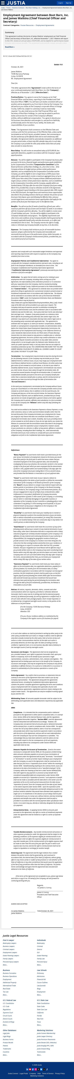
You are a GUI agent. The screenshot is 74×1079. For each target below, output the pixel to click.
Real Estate (6, 989)
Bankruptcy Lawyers (9, 943)
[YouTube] (30, 1069)
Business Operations (10, 976)
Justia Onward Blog (43, 1049)
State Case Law (42, 1009)
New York (40, 1019)
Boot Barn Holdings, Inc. (33, 8)
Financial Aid (41, 979)
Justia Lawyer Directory (44, 1036)
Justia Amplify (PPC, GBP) (45, 1046)
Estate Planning (42, 955)
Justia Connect (13, 1073)
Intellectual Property (9, 982)
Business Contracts (18, 8)
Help (39, 1073)
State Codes (41, 1006)
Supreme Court (8, 1013)
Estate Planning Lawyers (11, 955)
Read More (9, 47)
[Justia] (16, 3)
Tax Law (5, 992)
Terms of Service (48, 1073)
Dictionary (40, 973)
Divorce (39, 949)
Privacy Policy (60, 1073)
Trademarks (7, 1049)
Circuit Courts (7, 1016)
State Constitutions (43, 1003)
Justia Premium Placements (46, 1039)
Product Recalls (8, 1043)
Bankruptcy (41, 943)
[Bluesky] (41, 1069)
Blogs (39, 989)
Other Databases (9, 1030)
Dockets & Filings (8, 1022)
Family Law (41, 959)
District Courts (7, 1019)
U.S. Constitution (8, 1003)
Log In (60, 3)
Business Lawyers (9, 946)
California (40, 1013)
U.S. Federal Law (9, 1000)
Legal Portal (24, 1073)
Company (32, 1073)
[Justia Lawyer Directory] (47, 1069)
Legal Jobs (6, 1033)
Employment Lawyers (10, 952)
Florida (39, 1016)
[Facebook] (33, 1069)
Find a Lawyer (8, 940)
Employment (7, 979)
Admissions (41, 976)
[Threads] (38, 1069)
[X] (44, 1069)
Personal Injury (42, 962)
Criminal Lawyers (8, 949)
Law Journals (41, 986)
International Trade (9, 986)
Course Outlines (42, 982)
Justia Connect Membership (46, 1033)
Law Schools (42, 970)
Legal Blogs (7, 1036)
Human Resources (27, 25)
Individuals (41, 940)
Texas (39, 1022)
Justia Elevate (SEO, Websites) (47, 1043)
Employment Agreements (45, 25)
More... (5, 965)
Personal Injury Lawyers (11, 962)
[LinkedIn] (27, 1069)
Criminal (40, 946)
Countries (6, 1052)
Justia (3, 8)
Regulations (7, 1009)
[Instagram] (35, 1069)
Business (6, 970)
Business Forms (8, 1039)
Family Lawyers (8, 959)
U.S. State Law (42, 1000)
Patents (5, 1046)
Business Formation (9, 973)
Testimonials (41, 1052)
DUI (38, 952)
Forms (9, 8)
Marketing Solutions (45, 1030)
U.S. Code (6, 1006)
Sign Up (68, 3)
